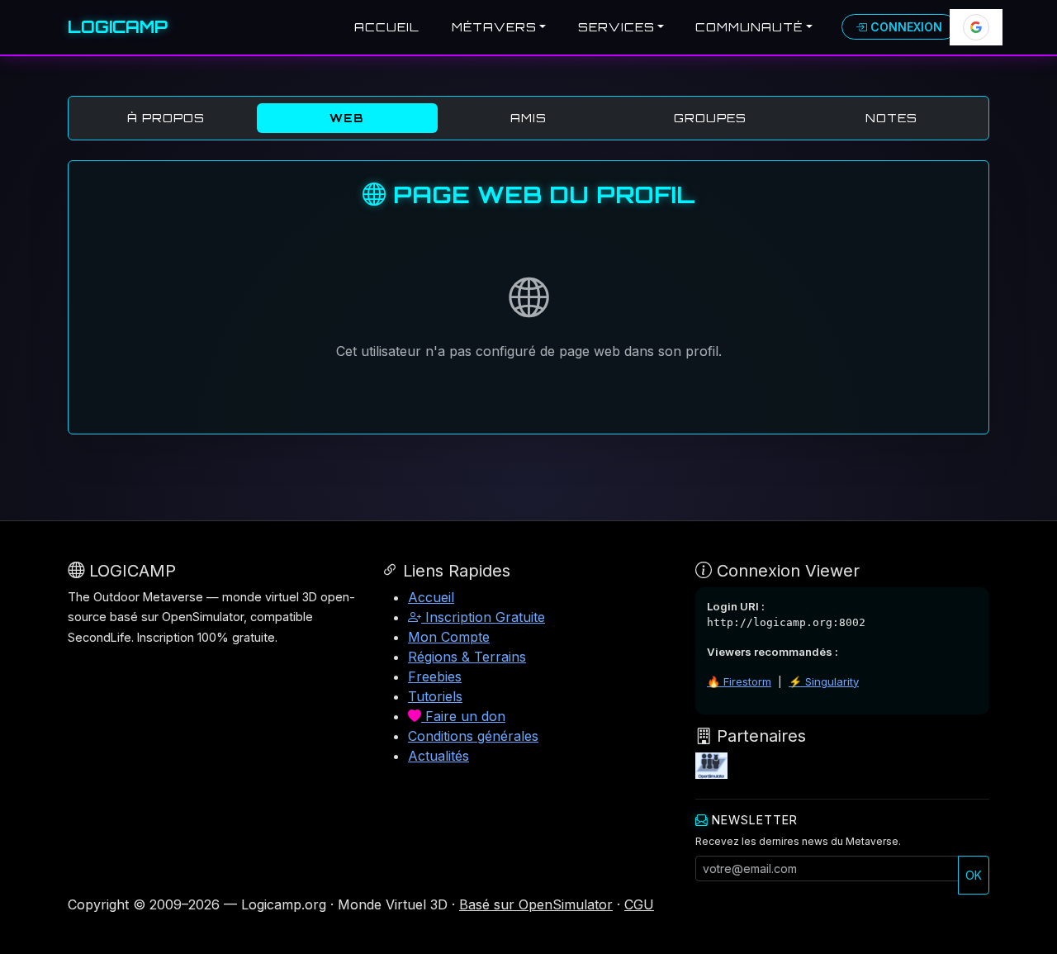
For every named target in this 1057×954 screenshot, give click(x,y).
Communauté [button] (749, 27)
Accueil (386, 27)
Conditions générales (473, 736)
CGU (639, 904)
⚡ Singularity (824, 681)
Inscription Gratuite (483, 617)
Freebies (435, 676)
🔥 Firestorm (739, 681)
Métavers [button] (494, 27)
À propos (166, 118)
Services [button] (616, 27)
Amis (528, 118)
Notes (891, 118)
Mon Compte (449, 637)
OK (973, 875)
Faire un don (463, 716)
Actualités (438, 756)
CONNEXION (904, 27)
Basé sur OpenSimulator (536, 904)
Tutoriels (435, 696)
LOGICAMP (118, 27)
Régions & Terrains (467, 656)
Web (346, 118)
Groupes (710, 118)
